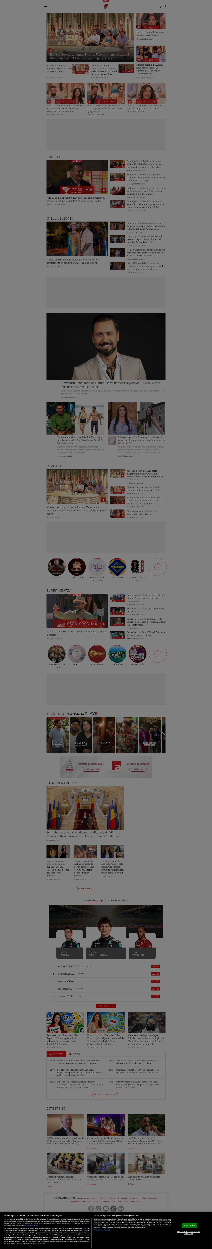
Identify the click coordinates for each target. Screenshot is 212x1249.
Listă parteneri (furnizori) (102, 1230)
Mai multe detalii (32, 1225)
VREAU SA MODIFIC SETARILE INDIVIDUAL (188, 1233)
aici (50, 1237)
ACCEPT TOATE (189, 1225)
